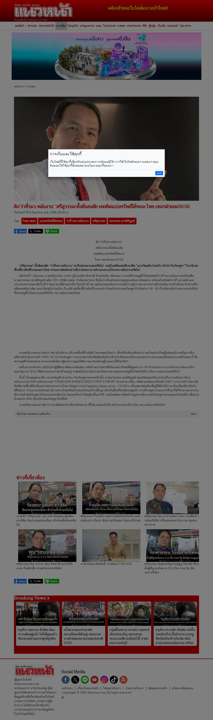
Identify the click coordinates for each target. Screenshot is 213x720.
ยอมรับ (159, 173)
